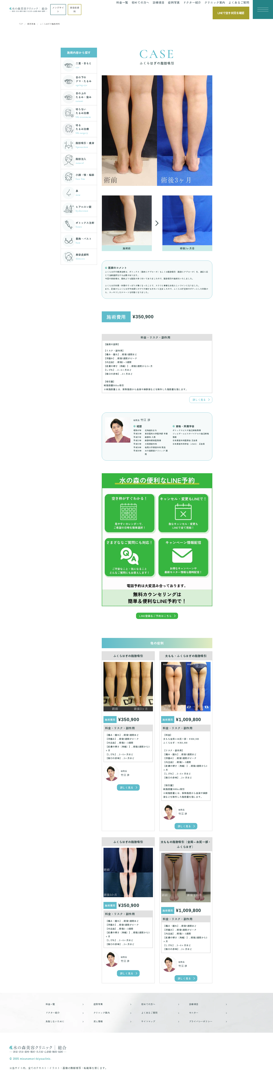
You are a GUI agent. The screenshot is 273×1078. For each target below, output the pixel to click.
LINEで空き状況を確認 (231, 13)
